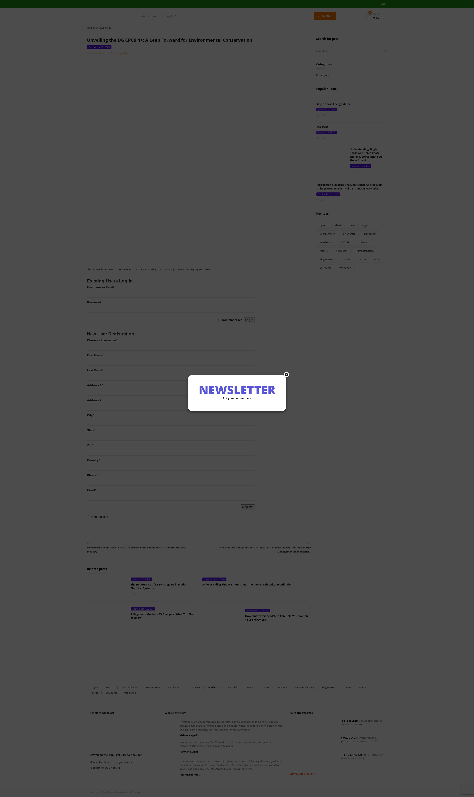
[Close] (286, 374)
